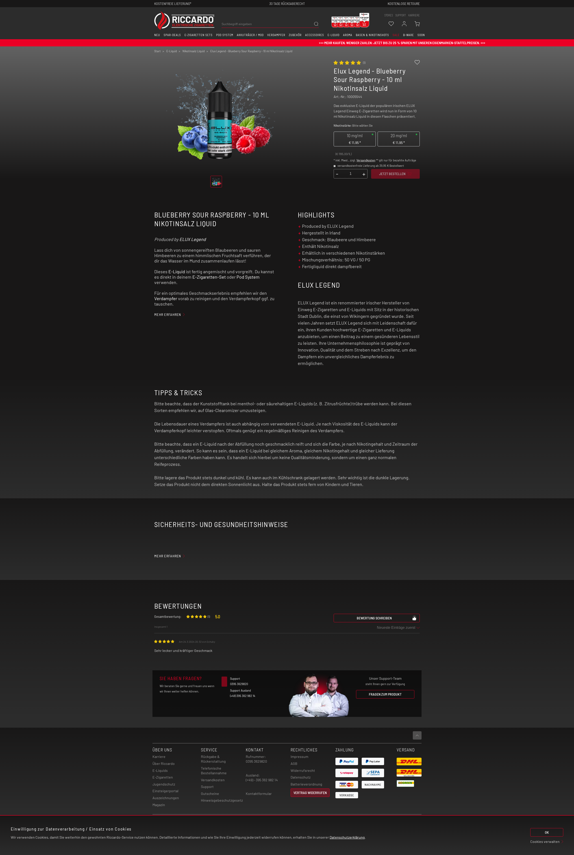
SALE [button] (396, 35)
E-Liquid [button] (334, 35)
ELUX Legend (192, 239)
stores (388, 15)
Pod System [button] (224, 35)
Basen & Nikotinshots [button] (372, 35)
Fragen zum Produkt (385, 694)
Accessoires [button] (314, 35)
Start (157, 51)
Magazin (158, 805)
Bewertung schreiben (374, 618)
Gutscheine (210, 793)
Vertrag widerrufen (310, 792)
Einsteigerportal (165, 791)
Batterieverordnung (306, 784)
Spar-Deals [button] (172, 35)
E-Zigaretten (162, 777)
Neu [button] (157, 35)
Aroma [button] (347, 35)
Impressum (299, 756)
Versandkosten (366, 160)
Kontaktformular (259, 793)
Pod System (248, 277)
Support (207, 786)
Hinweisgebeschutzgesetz (222, 800)
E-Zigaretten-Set (209, 277)
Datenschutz (301, 777)
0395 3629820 (256, 761)
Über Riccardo (163, 763)
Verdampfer (165, 298)
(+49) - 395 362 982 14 (262, 780)
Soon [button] (421, 35)
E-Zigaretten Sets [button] (199, 35)
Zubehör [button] (295, 35)
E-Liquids (160, 770)
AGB (294, 763)
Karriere (414, 15)
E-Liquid (176, 271)
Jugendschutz (163, 784)
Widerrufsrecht (303, 770)
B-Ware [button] (408, 35)
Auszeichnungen (165, 798)
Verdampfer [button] (276, 35)
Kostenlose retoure (404, 3)
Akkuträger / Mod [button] (250, 35)
